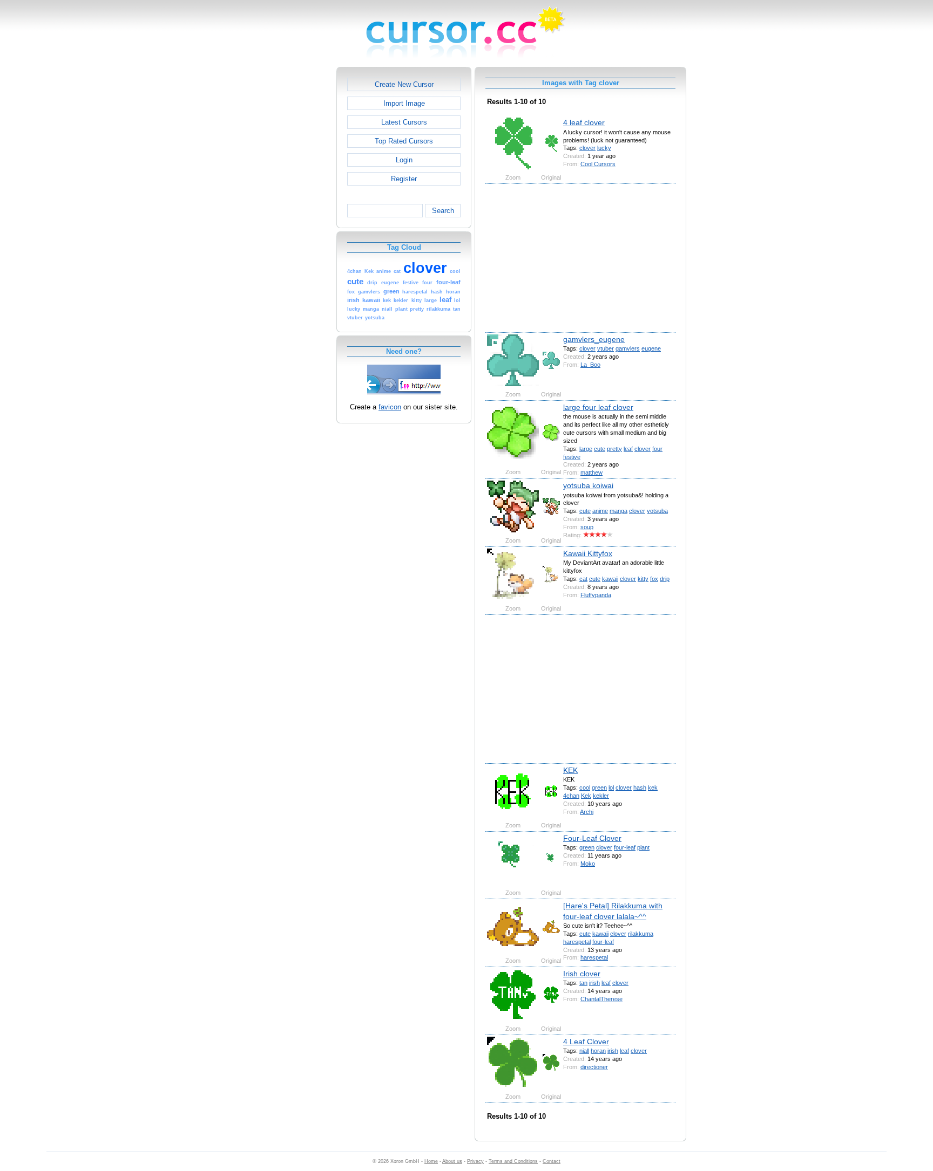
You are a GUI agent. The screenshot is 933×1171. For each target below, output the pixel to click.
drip (665, 579)
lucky (604, 148)
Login (404, 160)
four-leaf (624, 847)
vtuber (605, 348)
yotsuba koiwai (588, 485)
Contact (551, 1161)
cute (599, 449)
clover (587, 148)
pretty (614, 449)
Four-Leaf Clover (592, 838)
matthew (591, 472)
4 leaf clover (584, 122)
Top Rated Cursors (404, 141)
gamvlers (628, 348)
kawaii (610, 579)
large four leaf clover (598, 407)
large (585, 449)
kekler (601, 795)
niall (584, 1050)
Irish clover (581, 973)
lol (611, 787)
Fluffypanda (595, 595)
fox (654, 579)
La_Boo (590, 364)
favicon (389, 407)
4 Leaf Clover (586, 1041)
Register (404, 179)
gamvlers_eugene (594, 339)
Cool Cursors (598, 164)
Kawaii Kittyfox (587, 553)
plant (643, 847)
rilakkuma (640, 933)
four (657, 449)
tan (583, 983)
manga (618, 511)
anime (600, 511)
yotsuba (657, 511)
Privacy (475, 1161)
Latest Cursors (404, 122)
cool (584, 787)
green (599, 787)
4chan (571, 795)
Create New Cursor (404, 84)
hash (639, 787)
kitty (643, 579)
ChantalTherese (601, 999)
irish (594, 983)
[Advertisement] (290, 229)
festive (571, 457)
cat (583, 579)
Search (443, 211)
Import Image (404, 103)
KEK (570, 770)
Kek (586, 795)
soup (586, 527)
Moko (587, 863)
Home (431, 1161)
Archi (586, 812)
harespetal (577, 942)
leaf (628, 449)
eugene (651, 348)
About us (452, 1161)
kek (653, 787)
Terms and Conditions (513, 1161)
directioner (594, 1067)
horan (598, 1050)
